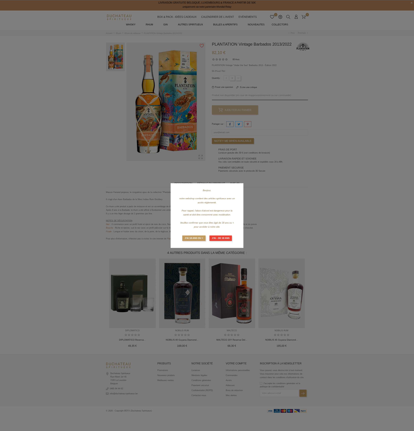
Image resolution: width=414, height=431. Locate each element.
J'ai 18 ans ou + (194, 238)
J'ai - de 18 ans (220, 238)
